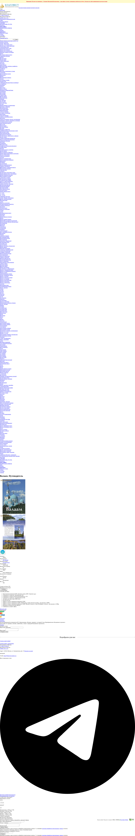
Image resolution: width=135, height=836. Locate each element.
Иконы (1, 432)
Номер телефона (4, 822)
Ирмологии (3, 75)
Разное (1, 453)
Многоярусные (3, 311)
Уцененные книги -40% (5, 48)
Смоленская (3, 227)
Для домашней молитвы (6, 343)
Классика (2, 215)
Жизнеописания (4, 108)
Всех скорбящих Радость (6, 232)
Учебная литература (5, 205)
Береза (1, 316)
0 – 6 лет (2, 192)
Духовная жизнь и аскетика (6, 149)
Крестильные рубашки (5, 328)
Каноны (2, 70)
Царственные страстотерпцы (7, 262)
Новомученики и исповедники (7, 105)
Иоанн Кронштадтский (5, 253)
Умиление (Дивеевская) (5, 240)
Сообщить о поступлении (4, 590)
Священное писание (5, 56)
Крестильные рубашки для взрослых (9, 334)
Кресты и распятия (4, 301)
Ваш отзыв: (2, 630)
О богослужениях (4, 111)
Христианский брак (5, 133)
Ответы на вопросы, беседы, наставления (10, 119)
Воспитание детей (4, 132)
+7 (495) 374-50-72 (4, 15)
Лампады (2, 299)
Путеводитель (6, 562)
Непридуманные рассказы (6, 175)
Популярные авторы (5, 189)
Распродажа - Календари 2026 (7, 46)
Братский (2, 361)
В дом (1, 296)
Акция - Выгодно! (4, 43)
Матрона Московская (5, 258)
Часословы (2, 87)
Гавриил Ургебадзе (4, 257)
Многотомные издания (5, 176)
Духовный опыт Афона (5, 180)
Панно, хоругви (4, 287)
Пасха (1, 428)
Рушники (2, 337)
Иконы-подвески (4, 372)
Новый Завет (3, 59)
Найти (16, 39)
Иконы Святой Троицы (5, 219)
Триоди (2, 86)
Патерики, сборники (5, 106)
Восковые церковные (5, 342)
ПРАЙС (2, 30)
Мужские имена (4, 265)
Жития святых (3, 96)
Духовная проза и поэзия (6, 122)
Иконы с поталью (4, 276)
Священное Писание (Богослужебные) (9, 82)
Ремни (1, 395)
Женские (2, 397)
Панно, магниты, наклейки (6, 385)
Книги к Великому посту (6, 425)
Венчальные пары (4, 285)
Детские (2, 157)
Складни (2, 284)
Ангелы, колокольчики (5, 414)
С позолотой (3, 373)
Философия (3, 94)
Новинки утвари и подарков (7, 52)
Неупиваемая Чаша (4, 237)
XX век (2, 104)
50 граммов (2, 354)
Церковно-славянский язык (6, 90)
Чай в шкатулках (4, 422)
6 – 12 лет (2, 194)
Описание (2, 621)
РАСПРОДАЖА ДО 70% (6, 24)
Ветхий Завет (3, 58)
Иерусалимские (4, 347)
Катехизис (2, 118)
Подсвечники (3, 300)
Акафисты (2, 68)
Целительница (3, 244)
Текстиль (2, 294)
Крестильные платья (5, 329)
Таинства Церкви (4, 115)
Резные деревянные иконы (6, 275)
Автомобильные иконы (5, 286)
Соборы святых (3, 263)
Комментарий (3, 825)
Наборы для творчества (5, 391)
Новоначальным (4, 110)
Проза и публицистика (5, 158)
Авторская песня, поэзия (6, 446)
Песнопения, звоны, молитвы (7, 452)
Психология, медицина (5, 134)
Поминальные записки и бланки (8, 303)
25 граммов (2, 353)
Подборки (2, 162)
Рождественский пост (5, 409)
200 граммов (3, 352)
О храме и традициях (5, 113)
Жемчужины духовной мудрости (8, 167)
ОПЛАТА (2, 25)
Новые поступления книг (6, 51)
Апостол (2, 62)
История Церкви (4, 127)
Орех (1, 318)
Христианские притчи (5, 123)
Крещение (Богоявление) (6, 423)
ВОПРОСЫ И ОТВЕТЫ (6, 28)
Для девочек (3, 327)
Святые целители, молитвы (6, 184)
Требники (2, 85)
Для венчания (3, 322)
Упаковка (2, 420)
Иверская (2, 225)
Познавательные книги (5, 213)
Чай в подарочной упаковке (6, 403)
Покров (2, 234)
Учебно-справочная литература (7, 138)
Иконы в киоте (3, 272)
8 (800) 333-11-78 (4, 17)
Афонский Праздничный (6, 359)
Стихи (1, 201)
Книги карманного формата (6, 159)
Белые (1, 314)
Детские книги (3, 190)
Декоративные (3, 346)
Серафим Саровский (5, 252)
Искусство (2, 124)
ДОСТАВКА (3, 26)
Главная (2, 472)
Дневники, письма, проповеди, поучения (10, 120)
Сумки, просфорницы (5, 338)
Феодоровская (3, 239)
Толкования (3, 91)
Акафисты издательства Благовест (8, 146)
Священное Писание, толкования (8, 454)
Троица (2, 439)
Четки (1, 367)
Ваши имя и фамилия (5, 627)
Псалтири (2, 142)
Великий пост (3, 424)
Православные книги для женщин (8, 173)
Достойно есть (3, 243)
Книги (1, 411)
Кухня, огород (3, 137)
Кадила (2, 292)
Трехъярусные (3, 310)
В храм (1, 290)
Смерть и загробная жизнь (6, 116)
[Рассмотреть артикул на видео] (2, 552)
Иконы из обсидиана (5, 282)
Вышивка (2, 437)
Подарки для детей (4, 389)
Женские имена (3, 266)
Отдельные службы (4, 80)
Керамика (2, 380)
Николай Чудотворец (5, 248)
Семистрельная (3, 230)
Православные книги (5, 191)
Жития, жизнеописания (5, 199)
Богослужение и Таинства (6, 152)
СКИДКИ (2, 23)
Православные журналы (6, 216)
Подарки (2, 413)
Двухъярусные (3, 309)
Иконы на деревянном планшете (8, 271)
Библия (2, 57)
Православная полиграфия (6, 387)
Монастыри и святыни (5, 451)
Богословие (3, 92)
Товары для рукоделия (5, 404)
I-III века (2, 99)
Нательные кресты (4, 371)
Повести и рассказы (5, 203)
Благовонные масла (4, 363)
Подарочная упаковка (5, 406)
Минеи (1, 76)
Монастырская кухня (5, 182)
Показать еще (3, 609)
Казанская (2, 224)
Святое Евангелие (4, 61)
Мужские (2, 396)
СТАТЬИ (2, 35)
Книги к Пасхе (3, 429)
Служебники (3, 84)
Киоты (1, 366)
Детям (1, 415)
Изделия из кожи (4, 392)
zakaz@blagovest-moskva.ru (10, 655)
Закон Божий (3, 65)
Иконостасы (3, 313)
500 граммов (3, 356)
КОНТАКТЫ (2, 31)
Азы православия (4, 109)
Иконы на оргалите (4, 281)
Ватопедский (3, 357)
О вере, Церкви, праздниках (7, 197)
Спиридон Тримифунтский (6, 249)
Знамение (2, 229)
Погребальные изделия (5, 335)
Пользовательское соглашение (7, 796)
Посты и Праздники (5, 154)
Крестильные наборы (5, 324)
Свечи (1, 340)
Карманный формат (4, 186)
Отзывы (2, 624)
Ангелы (2, 381)
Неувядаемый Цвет (4, 242)
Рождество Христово (5, 410)
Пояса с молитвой (4, 339)
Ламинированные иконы (6, 273)
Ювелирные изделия (5, 370)
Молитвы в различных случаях (7, 71)
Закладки (2, 394)
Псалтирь (2, 63)
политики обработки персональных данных (52, 828)
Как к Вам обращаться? (5, 821)
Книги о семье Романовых (6, 181)
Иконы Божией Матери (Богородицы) (9, 222)
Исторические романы (5, 178)
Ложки (1, 384)
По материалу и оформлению (7, 268)
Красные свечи (3, 433)
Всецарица (2, 233)
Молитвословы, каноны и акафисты (8, 66)
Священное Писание (5, 140)
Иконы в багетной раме (5, 280)
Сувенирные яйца (4, 386)
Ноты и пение (3, 89)
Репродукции (3, 125)
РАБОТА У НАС (4, 33)
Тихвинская (3, 228)
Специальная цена (4, 47)
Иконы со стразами (4, 278)
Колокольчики (3, 382)
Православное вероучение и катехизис (9, 153)
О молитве (2, 72)
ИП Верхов (5, 560)
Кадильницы (3, 297)
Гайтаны (2, 295)
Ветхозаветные (3, 97)
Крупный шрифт (4, 187)
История (2, 128)
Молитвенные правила (5, 77)
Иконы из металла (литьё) (6, 277)
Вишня (1, 319)
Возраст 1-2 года (4, 333)
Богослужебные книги (5, 73)
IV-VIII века (3, 100)
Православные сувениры (6, 378)
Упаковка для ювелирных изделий (8, 376)
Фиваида (2, 358)
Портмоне (2, 399)
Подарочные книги (4, 377)
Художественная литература (7, 204)
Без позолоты (3, 375)
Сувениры (2, 418)
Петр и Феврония (4, 261)
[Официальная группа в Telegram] (67, 793)
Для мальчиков (3, 325)
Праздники (2, 114)
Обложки (2, 400)
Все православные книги (6, 54)
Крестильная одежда (5, 323)
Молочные (2, 315)
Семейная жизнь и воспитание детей (9, 130)
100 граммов (3, 349)
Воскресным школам (5, 185)
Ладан (1, 348)
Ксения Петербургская (5, 259)
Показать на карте (28, 651)
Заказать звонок (4, 827)
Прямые (2, 305)
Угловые (2, 306)
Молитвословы (3, 67)
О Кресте (2, 171)
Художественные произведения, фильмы (10, 456)
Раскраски (2, 206)
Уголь (1, 365)
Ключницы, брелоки (5, 401)
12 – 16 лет (2, 195)
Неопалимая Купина (5, 238)
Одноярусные (3, 308)
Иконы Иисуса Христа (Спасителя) (8, 220)
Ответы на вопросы (4, 156)
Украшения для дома (5, 419)
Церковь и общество (5, 129)
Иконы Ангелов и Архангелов (7, 246)
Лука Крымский (4, 254)
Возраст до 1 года (4, 332)
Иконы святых (3, 247)
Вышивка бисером (4, 405)
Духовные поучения (5, 448)
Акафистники (3, 147)
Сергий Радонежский (5, 251)
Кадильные (2, 344)
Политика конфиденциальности (7, 794)
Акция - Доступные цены (6, 44)
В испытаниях (3, 163)
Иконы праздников (4, 267)
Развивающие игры (4, 390)
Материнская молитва (5, 168)
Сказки (1, 210)
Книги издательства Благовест (7, 139)
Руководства (3, 81)
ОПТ (1, 29)
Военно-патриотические (6, 165)
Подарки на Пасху (4, 430)
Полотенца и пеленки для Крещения (9, 330)
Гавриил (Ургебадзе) (5, 166)
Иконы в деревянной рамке (6, 270)
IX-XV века (3, 101)
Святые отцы (3, 95)
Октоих (2, 78)
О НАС (2, 34)
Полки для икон (4, 304)
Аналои (2, 291)
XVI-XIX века (3, 103)
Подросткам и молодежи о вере (7, 172)
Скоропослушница (4, 235)
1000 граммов (3, 351)
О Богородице (3, 170)
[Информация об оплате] (67, 614)
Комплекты (2, 161)
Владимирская (3, 223)
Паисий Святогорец (5, 256)
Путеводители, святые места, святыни (9, 135)
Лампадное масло (4, 362)
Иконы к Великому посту (6, 427)
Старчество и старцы (5, 177)
